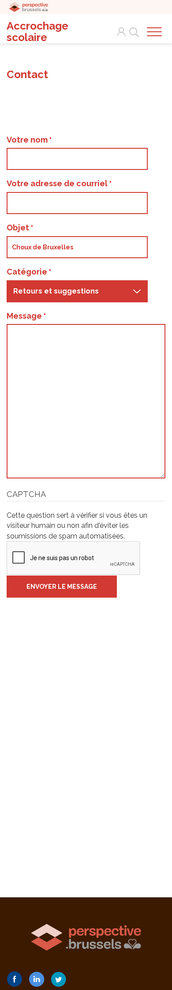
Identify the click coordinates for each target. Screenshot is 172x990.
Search (132, 26)
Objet (19, 227)
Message (25, 315)
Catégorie (28, 271)
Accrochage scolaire (37, 31)
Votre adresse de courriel (58, 183)
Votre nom (28, 139)
